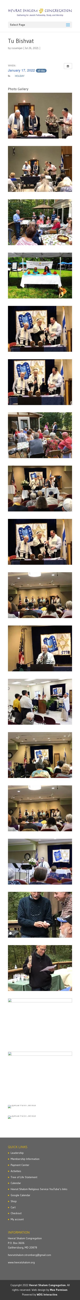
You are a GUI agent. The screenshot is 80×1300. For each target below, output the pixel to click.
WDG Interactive (47, 1294)
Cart (13, 1207)
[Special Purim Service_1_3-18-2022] (40, 1106)
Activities (16, 1171)
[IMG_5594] (40, 169)
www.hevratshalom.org (21, 1262)
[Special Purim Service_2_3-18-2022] (40, 1117)
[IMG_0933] (40, 755)
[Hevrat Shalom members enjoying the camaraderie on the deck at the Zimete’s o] (40, 435)
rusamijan (17, 48)
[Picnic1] (40, 1075)
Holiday (19, 75)
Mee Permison (58, 1290)
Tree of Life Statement (24, 1177)
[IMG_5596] (40, 116)
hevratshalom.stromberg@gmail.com (29, 1255)
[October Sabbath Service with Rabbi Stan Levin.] (40, 329)
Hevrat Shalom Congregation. (47, 1285)
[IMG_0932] (40, 648)
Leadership (17, 1153)
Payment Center (20, 1165)
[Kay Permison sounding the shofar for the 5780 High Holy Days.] (40, 702)
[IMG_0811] (40, 595)
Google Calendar (20, 1195)
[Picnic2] (40, 1021)
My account (17, 1219)
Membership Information (25, 1159)
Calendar (16, 1183)
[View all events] (68, 66)
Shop (14, 1201)
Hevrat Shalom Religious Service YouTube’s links (39, 1189)
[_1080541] (40, 862)
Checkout (16, 1213)
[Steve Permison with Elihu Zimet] (40, 915)
